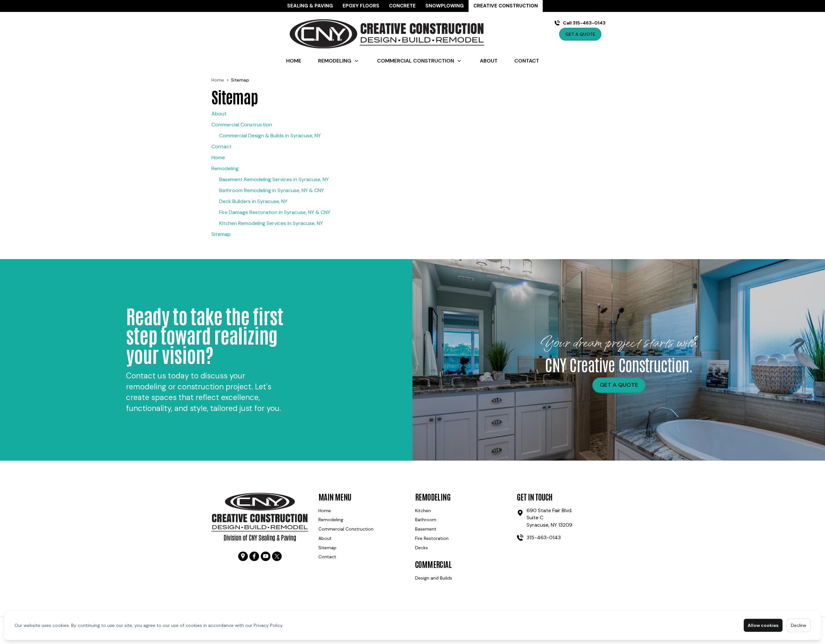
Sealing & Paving (310, 6)
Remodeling (334, 60)
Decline (798, 625)
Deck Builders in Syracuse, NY (253, 201)
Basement (425, 529)
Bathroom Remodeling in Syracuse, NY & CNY (271, 190)
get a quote (619, 385)
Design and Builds (433, 578)
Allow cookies (763, 625)
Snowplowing (444, 6)
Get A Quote (580, 34)
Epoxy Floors (361, 6)
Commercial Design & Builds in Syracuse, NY (270, 135)
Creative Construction (505, 6)
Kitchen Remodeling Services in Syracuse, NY (271, 223)
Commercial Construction (415, 60)
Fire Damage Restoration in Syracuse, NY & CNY (274, 212)
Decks (421, 548)
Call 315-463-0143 (584, 23)
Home (293, 60)
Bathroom (425, 519)
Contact (526, 60)
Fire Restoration (432, 538)
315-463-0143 (544, 537)
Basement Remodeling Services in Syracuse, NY (274, 179)
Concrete (402, 6)
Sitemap (221, 234)
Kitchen (423, 510)
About (489, 60)
